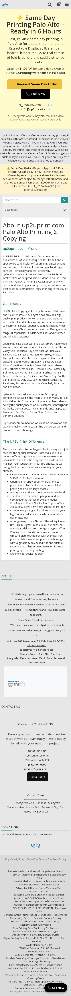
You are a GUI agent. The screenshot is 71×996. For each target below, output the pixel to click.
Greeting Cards (35, 978)
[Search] (49, 4)
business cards (56, 609)
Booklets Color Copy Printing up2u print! (27, 958)
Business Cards (59, 938)
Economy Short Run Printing (35, 924)
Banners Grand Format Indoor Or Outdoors (28, 914)
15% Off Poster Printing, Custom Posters (28, 834)
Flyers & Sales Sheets (36, 971)
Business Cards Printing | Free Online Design (35, 921)
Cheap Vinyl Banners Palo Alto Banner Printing (35, 918)
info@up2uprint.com (36, 189)
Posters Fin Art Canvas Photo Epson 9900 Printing (35, 981)
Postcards (60, 975)
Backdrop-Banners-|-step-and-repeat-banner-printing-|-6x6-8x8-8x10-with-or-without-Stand (39, 896)
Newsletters (58, 958)
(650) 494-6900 (37, 764)
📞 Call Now (35, 94)
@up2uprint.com (38, 769)
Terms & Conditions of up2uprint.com (35, 988)
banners (36, 609)
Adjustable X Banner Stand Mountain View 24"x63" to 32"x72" (39, 889)
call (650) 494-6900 (36, 645)
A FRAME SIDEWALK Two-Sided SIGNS (39, 884)
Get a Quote (37, 776)
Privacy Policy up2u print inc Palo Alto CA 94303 (35, 991)
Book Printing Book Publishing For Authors (36, 928)
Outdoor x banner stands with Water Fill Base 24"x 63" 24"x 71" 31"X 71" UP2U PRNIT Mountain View (39, 908)
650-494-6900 (46, 186)
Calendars (35, 941)
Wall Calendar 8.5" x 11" (39, 944)
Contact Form (35, 795)
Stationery (29, 984)
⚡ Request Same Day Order (34, 84)
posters (37, 614)
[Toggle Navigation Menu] (66, 4)
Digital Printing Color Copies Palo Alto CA (25, 938)
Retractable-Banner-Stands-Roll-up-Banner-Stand (35, 871)
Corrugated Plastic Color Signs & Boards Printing (35, 964)
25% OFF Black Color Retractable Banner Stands (39, 881)
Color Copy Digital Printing (35, 961)
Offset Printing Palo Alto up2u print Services (36, 934)
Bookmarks (60, 914)
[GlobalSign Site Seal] (17, 683)
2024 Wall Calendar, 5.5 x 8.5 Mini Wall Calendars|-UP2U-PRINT (39, 949)
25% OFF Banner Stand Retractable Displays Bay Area (39, 876)
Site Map (43, 984)
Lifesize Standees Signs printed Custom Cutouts (39, 901)
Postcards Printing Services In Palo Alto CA (28, 975)
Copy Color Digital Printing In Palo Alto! (35, 954)
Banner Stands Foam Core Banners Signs (35, 931)
